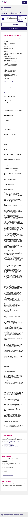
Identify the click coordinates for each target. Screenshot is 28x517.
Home (2, 7)
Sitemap (5, 514)
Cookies (11, 514)
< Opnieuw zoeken (14, 24)
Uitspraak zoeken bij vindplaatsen (11, 448)
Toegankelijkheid (16, 514)
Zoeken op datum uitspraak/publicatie (11, 441)
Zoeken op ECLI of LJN (8, 444)
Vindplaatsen (6, 78)
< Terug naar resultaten (14, 28)
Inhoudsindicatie (7, 56)
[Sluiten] (25, 18)
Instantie (5, 38)
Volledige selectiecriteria (8, 475)
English (2, 514)
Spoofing (21, 514)
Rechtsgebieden (7, 50)
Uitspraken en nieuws (7, 7)
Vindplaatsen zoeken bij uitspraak (11, 446)
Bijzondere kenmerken (6, 54)
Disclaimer (9, 515)
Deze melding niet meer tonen (20, 18)
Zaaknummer (6, 46)
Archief (6, 515)
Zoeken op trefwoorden (8, 442)
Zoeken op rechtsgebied (9, 445)
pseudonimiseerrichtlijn (9, 19)
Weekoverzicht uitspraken (8, 487)
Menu (24, 2)
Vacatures (2, 515)
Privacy (8, 514)
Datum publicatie (6, 44)
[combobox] (14, 88)
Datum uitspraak (6, 41)
